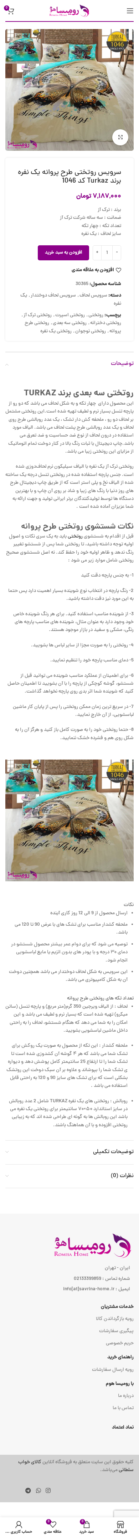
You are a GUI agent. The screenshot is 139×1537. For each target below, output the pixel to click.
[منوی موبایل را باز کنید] (130, 11)
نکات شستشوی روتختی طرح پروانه (77, 527)
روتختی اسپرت (70, 315)
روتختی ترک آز (38, 315)
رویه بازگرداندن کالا (115, 1319)
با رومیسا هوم (120, 1384)
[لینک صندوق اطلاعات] (69, 1467)
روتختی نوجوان (90, 331)
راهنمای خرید (120, 1357)
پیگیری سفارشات (116, 1331)
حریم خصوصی (120, 1343)
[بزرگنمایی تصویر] (120, 137)
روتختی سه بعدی (70, 323)
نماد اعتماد (123, 1427)
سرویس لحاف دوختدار (53, 295)
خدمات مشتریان (117, 1307)
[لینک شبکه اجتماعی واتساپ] (38, 1491)
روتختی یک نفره (56, 331)
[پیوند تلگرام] (28, 1491)
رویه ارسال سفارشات (113, 1370)
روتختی (95, 315)
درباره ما (126, 1396)
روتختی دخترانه (105, 323)
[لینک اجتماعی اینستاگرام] (48, 1491)
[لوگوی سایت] (69, 11)
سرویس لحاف (93, 295)
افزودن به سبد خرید (63, 252)
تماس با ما (123, 1408)
